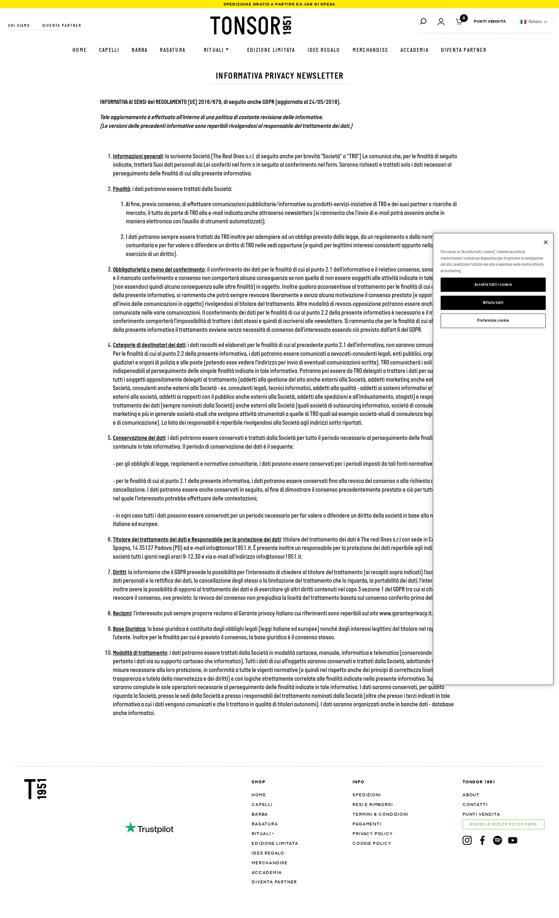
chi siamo (19, 25)
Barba (140, 50)
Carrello (459, 21)
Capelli (109, 50)
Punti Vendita (490, 22)
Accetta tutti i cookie (493, 284)
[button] (534, 22)
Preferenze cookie (493, 321)
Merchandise (370, 50)
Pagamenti (367, 824)
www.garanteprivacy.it (405, 614)
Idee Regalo (324, 50)
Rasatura (172, 50)
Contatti (475, 805)
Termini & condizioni (380, 814)
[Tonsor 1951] (250, 25)
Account (441, 21)
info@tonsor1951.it (278, 557)
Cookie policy (372, 844)
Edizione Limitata (271, 50)
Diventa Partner (464, 50)
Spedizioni (367, 795)
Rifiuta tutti (493, 302)
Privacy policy (373, 834)
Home (79, 50)
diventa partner (62, 25)
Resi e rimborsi (373, 805)
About (471, 795)
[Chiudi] (546, 242)
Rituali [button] (214, 50)
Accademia (414, 50)
